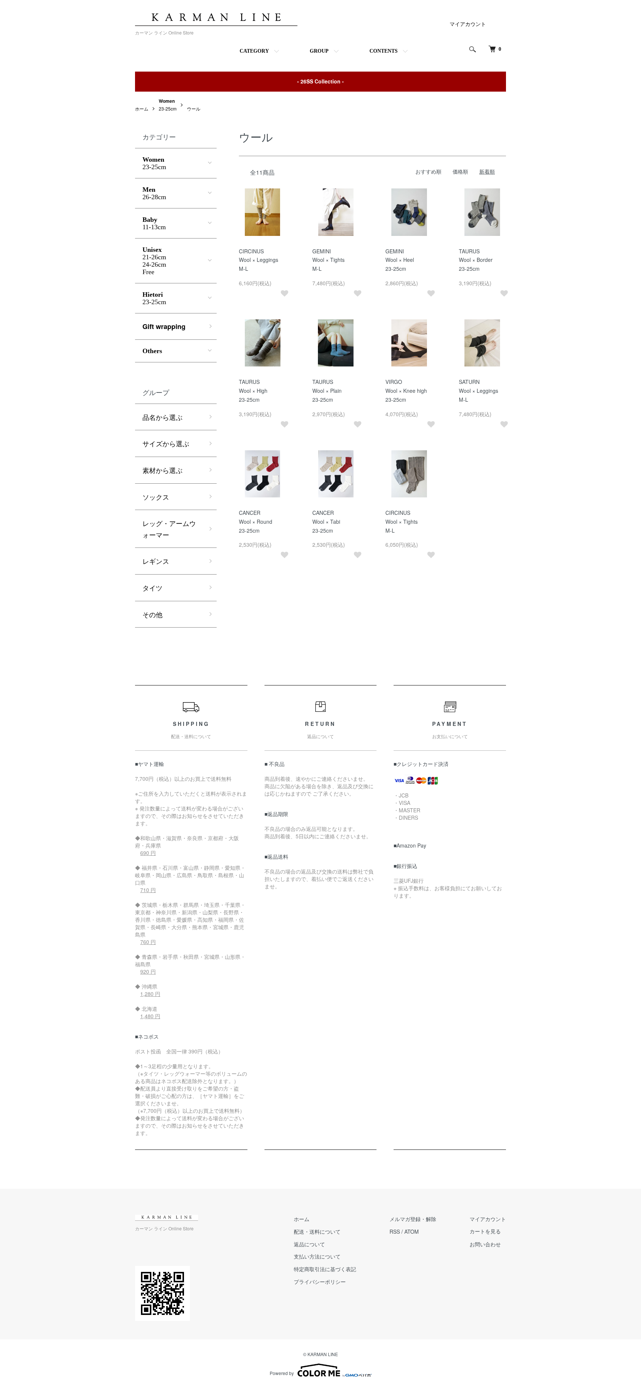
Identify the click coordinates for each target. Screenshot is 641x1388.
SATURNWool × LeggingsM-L (478, 390)
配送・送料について (317, 1231)
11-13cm (154, 223)
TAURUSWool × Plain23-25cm (327, 390)
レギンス (155, 561)
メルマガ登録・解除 (412, 1219)
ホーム (141, 108)
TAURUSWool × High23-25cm (253, 390)
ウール (193, 108)
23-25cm (154, 163)
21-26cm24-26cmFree (154, 261)
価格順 (460, 171)
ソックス (155, 496)
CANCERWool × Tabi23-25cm (326, 521)
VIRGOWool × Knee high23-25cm (406, 390)
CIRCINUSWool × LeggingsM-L (258, 260)
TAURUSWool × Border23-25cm (476, 260)
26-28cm (154, 193)
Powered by (282, 1373)
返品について (309, 1244)
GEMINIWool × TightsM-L (328, 260)
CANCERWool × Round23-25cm (255, 521)
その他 (152, 614)
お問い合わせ (485, 1244)
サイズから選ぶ (165, 443)
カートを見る (485, 1231)
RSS (394, 1231)
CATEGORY (254, 51)
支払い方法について (317, 1256)
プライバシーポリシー (320, 1281)
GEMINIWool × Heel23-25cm (399, 260)
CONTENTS (383, 51)
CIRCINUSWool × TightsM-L (401, 521)
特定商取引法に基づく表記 (325, 1269)
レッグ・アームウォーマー (169, 528)
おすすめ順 (428, 171)
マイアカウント (468, 23)
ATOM (411, 1231)
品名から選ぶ (162, 417)
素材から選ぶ (162, 470)
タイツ (152, 587)
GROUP (319, 51)
